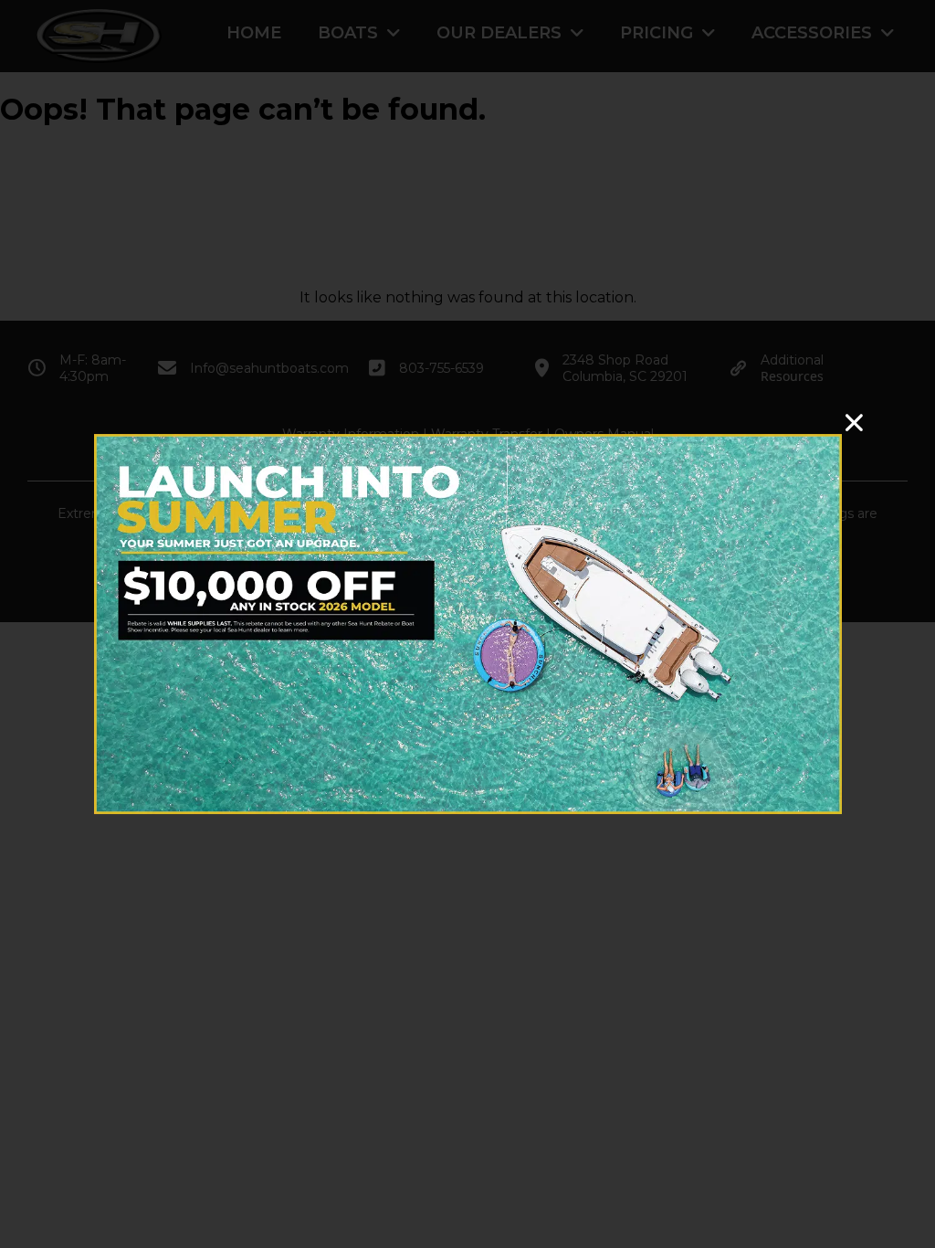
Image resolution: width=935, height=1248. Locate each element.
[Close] (854, 422)
